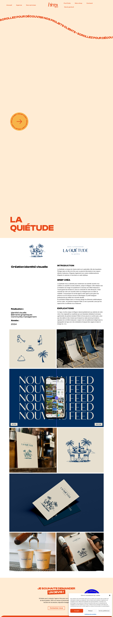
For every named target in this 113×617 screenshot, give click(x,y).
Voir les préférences (104, 610)
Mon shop (78, 3)
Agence (19, 5)
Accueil (9, 5)
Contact (89, 3)
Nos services (31, 5)
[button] (110, 595)
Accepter (76, 610)
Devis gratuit (69, 7)
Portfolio (67, 3)
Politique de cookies (90, 614)
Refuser (90, 610)
